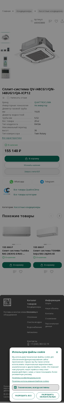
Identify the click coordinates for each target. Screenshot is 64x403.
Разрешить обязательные (48, 395)
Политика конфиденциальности (26, 378)
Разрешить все (23, 395)
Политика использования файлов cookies (30, 381)
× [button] (57, 352)
